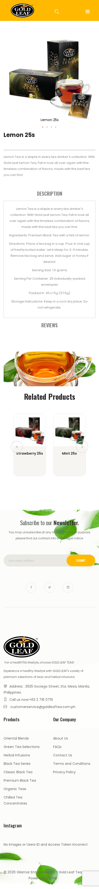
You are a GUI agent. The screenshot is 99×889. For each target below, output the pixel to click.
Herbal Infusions (17, 755)
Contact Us (62, 755)
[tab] (49, 193)
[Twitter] (49, 587)
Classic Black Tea (18, 772)
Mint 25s (69, 453)
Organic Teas (15, 788)
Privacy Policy (64, 772)
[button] (43, 127)
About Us (60, 738)
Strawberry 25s (29, 453)
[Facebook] (31, 587)
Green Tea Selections (22, 746)
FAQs (57, 746)
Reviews (49, 325)
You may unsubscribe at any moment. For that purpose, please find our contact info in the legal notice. (49, 535)
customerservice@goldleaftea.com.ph (42, 706)
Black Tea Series (17, 763)
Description (49, 193)
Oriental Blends (16, 738)
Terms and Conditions (71, 763)
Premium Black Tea (20, 780)
